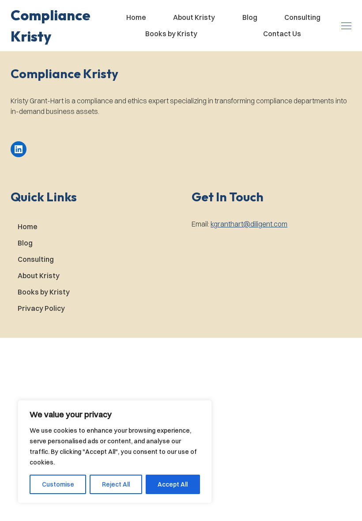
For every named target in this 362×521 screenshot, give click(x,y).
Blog (249, 17)
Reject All (116, 484)
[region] (115, 451)
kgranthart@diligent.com (249, 223)
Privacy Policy (41, 308)
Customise (58, 484)
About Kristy (194, 17)
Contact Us (282, 33)
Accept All (173, 484)
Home (136, 17)
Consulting (302, 17)
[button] (58, 25)
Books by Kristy (171, 33)
